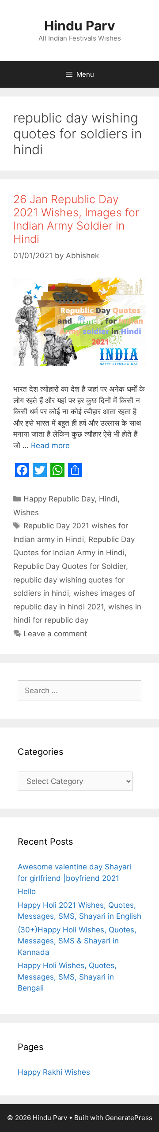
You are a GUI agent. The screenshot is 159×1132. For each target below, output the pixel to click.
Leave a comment (55, 633)
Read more (50, 445)
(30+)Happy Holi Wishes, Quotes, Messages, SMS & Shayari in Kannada (77, 941)
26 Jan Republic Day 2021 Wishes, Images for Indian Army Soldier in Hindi (76, 219)
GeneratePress (128, 1117)
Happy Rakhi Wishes (54, 1072)
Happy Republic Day (59, 498)
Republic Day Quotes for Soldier (69, 566)
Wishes (26, 512)
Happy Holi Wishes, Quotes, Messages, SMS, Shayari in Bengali (67, 976)
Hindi (108, 498)
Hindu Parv (79, 25)
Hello (27, 891)
